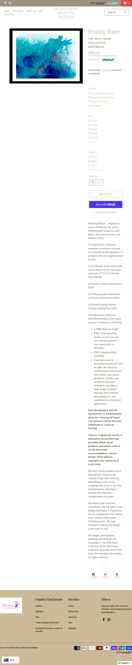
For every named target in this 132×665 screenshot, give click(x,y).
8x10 (93, 142)
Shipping (106, 70)
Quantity (93, 176)
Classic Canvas (99, 101)
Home (71, 606)
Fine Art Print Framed (102, 93)
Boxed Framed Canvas (103, 97)
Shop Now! (73, 611)
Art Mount (96, 106)
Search (38, 606)
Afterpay (39, 611)
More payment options (106, 212)
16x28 (94, 125)
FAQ (37, 617)
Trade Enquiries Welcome (47, 622)
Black (94, 157)
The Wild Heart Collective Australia (65, 13)
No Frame (96, 169)
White (94, 161)
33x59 (94, 137)
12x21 (94, 121)
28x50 (94, 133)
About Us (72, 617)
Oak (93, 165)
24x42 (94, 129)
